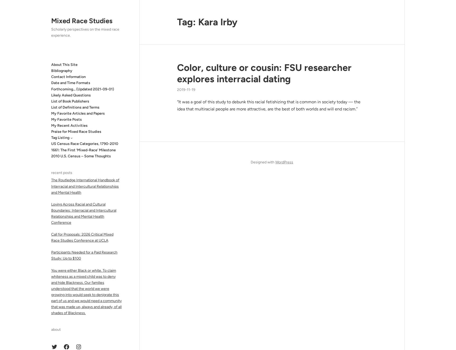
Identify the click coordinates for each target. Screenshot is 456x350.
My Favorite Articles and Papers (78, 113)
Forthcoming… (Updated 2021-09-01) (82, 89)
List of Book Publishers (70, 101)
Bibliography (61, 71)
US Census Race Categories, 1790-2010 (84, 144)
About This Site (64, 64)
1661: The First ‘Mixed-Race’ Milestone (83, 150)
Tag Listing (60, 137)
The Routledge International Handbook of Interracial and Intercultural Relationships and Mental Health (85, 186)
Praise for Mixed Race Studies (76, 131)
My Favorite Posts (66, 119)
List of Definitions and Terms (75, 107)
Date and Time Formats (70, 83)
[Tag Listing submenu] (71, 138)
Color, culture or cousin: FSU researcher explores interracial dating (264, 73)
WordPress (284, 162)
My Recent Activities (69, 125)
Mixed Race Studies (81, 21)
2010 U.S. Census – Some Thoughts (81, 156)
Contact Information (68, 77)
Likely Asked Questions (71, 95)
